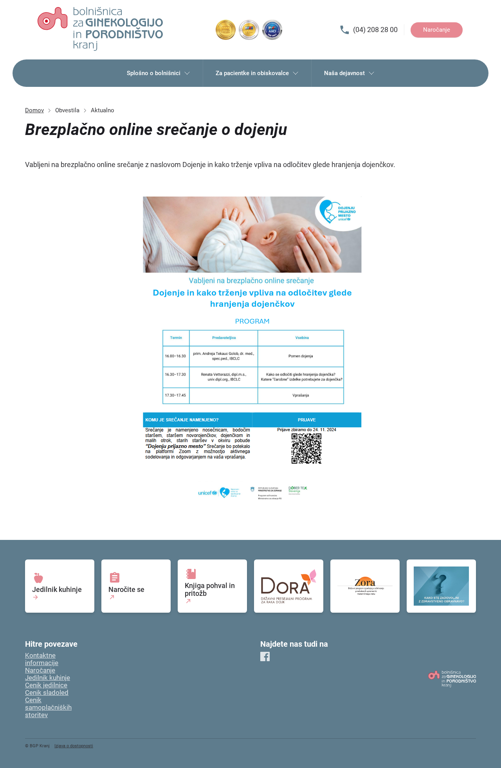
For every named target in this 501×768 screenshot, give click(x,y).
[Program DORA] (288, 586)
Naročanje (436, 29)
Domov (34, 110)
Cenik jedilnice (46, 685)
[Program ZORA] (365, 586)
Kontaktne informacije (41, 659)
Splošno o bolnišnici (153, 73)
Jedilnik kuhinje (47, 678)
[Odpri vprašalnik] (441, 586)
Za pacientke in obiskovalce (252, 73)
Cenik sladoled (46, 692)
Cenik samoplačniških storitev (48, 707)
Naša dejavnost (344, 73)
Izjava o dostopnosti (73, 745)
